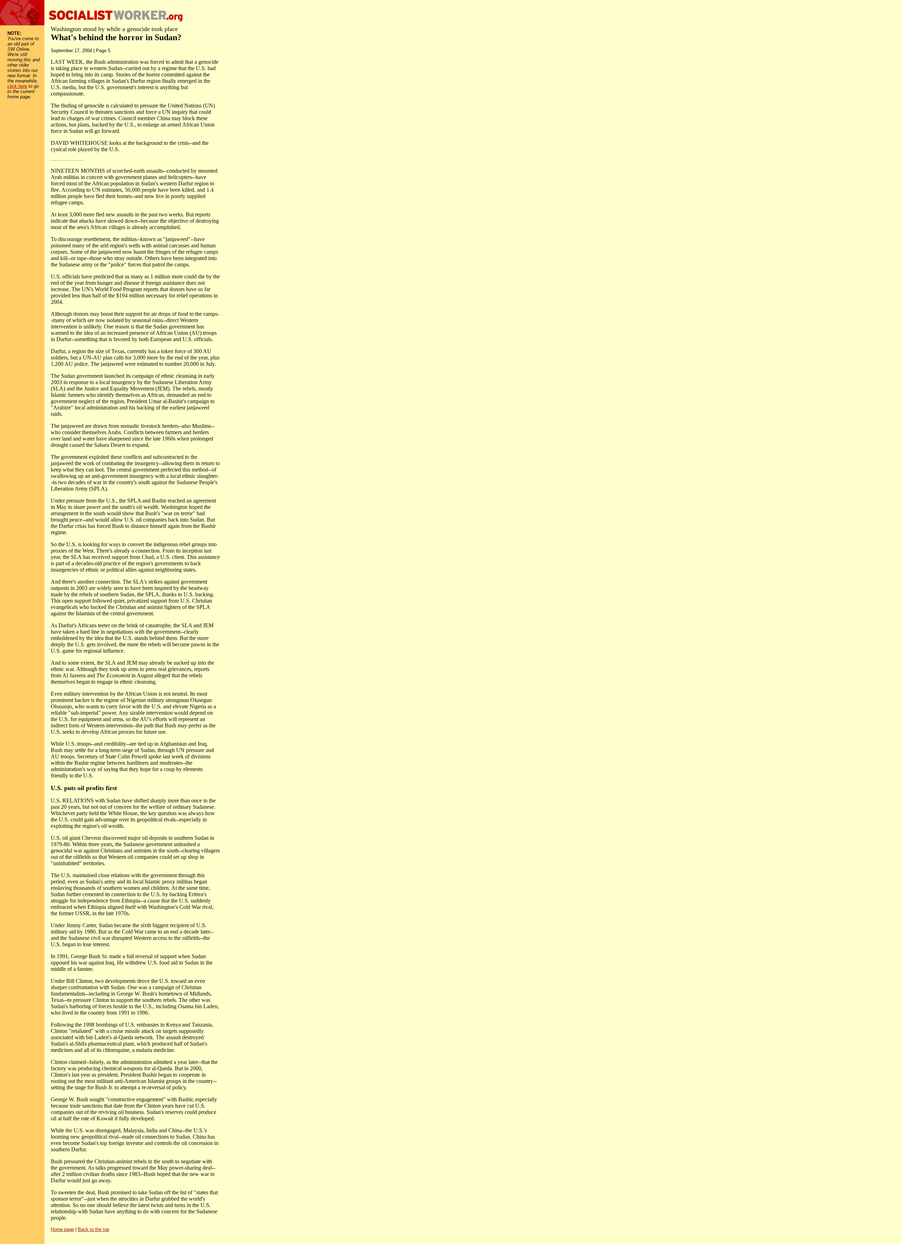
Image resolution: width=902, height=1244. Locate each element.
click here (17, 86)
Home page (62, 1229)
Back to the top (93, 1229)
